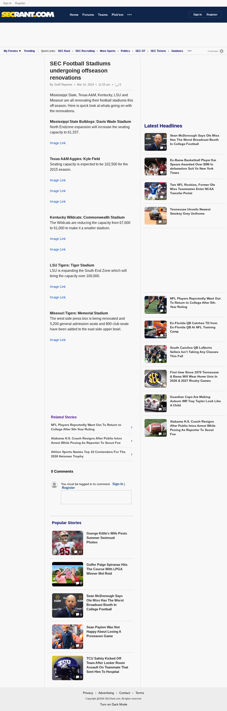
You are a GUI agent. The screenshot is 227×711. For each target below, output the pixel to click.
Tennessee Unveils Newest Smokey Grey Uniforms (190, 211)
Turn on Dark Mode (113, 704)
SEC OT (140, 51)
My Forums (11, 51)
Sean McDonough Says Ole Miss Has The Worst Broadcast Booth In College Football (105, 602)
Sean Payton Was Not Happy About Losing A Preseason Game (103, 631)
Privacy (88, 693)
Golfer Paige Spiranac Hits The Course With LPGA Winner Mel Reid (106, 569)
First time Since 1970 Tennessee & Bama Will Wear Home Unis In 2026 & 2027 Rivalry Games (194, 376)
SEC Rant (64, 51)
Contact (124, 693)
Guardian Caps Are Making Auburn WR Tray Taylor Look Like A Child (195, 401)
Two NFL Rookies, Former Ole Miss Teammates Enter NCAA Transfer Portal (192, 189)
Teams (103, 15)
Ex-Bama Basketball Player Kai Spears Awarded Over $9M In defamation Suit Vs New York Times (193, 166)
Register (20, 3)
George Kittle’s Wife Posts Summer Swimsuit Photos (106, 537)
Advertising (106, 693)
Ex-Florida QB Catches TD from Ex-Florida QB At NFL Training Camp (193, 327)
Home (74, 15)
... (129, 14)
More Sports (107, 51)
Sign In (7, 3)
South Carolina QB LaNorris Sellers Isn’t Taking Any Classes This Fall (194, 352)
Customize (213, 51)
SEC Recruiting (85, 51)
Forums (88, 15)
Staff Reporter (63, 84)
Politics (125, 51)
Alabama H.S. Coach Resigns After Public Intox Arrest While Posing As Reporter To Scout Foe (192, 428)
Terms (139, 693)
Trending (29, 51)
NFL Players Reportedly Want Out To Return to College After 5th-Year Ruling (195, 303)
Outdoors (177, 51)
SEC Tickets (158, 51)
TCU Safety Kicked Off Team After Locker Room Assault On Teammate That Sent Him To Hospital (107, 665)
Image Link (58, 143)
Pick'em (117, 15)
